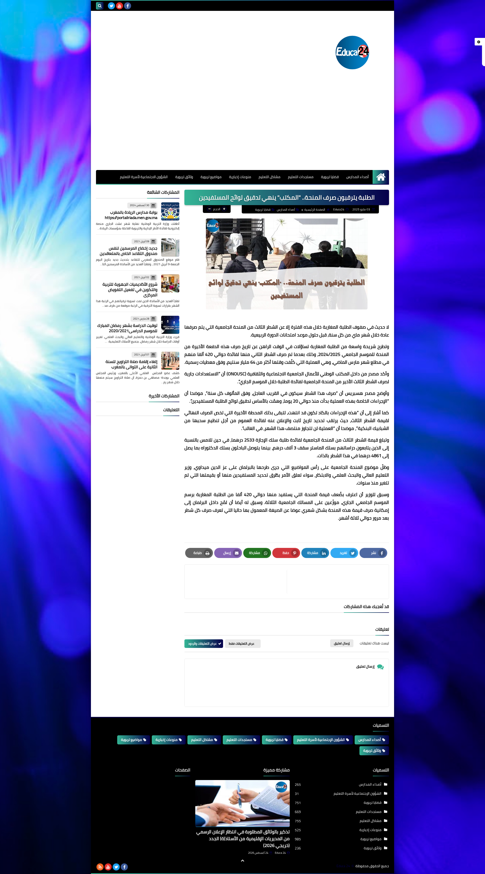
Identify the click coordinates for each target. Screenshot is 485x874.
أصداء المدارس (357, 177)
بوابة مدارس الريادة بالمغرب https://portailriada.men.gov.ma (131, 214)
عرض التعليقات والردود (202, 643)
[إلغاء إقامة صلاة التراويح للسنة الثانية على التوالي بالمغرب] (170, 361)
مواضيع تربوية (211, 177)
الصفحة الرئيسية (314, 209)
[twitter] (111, 5)
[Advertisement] (242, 132)
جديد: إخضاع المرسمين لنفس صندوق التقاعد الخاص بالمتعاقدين (128, 250)
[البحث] (100, 6)
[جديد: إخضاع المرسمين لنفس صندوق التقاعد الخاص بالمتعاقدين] (170, 247)
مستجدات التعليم (300, 177)
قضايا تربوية (330, 177)
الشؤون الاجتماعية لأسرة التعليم (144, 177)
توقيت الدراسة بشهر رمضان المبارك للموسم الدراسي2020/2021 (127, 328)
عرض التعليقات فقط (241, 643)
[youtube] (119, 5)
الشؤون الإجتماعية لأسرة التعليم (321, 739)
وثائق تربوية (184, 177)
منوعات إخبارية (240, 177)
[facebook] (127, 5)
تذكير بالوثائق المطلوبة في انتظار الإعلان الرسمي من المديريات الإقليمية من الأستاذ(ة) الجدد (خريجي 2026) (243, 838)
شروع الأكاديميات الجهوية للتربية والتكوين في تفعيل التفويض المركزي (130, 289)
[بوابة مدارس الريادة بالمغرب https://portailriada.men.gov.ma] (170, 211)
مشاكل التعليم (269, 177)
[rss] (100, 866)
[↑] (242, 860)
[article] (238, 582)
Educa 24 (280, 852)
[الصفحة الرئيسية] (381, 177)
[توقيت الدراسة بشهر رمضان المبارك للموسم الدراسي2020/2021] (170, 325)
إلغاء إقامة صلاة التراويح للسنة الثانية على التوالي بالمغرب (131, 364)
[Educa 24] (352, 52)
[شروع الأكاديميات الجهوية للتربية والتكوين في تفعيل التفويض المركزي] (170, 283)
